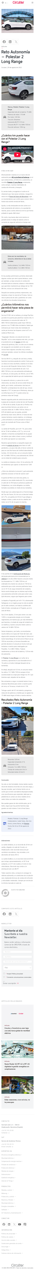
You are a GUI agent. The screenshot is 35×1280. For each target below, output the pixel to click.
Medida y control (6, 1190)
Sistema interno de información (11, 1253)
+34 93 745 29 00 (7, 1130)
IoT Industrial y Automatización (11, 1213)
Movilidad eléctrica (7, 1158)
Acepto (14, 974)
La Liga (5, 354)
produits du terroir (13, 445)
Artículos (4, 46)
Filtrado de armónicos (8, 1165)
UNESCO (4, 579)
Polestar (26, 823)
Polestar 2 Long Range (14, 182)
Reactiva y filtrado (7, 1200)
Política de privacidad (8, 1234)
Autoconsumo (5, 1174)
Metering (4, 1193)
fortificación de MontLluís (22, 574)
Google (18, 342)
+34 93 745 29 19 (7, 1144)
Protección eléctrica (7, 1168)
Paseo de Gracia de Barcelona (18, 196)
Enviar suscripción (9, 983)
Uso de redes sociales (8, 1240)
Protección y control (7, 1196)
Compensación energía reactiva (11, 1161)
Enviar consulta (6, 1146)
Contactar (4, 1133)
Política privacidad (17, 974)
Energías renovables (8, 1206)
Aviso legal (5, 1247)
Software (4, 1210)
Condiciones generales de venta (11, 1243)
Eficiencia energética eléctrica (11, 1155)
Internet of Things (7, 1181)
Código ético (5, 1250)
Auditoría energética (7, 1177)
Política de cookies (7, 1237)
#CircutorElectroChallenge (20, 177)
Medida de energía (7, 1171)
